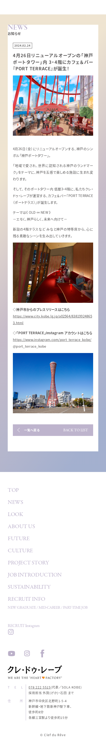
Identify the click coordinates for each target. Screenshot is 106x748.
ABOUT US (21, 527)
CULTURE (20, 551)
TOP (13, 490)
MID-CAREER (49, 608)
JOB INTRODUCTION (35, 575)
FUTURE (18, 539)
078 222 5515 (40, 687)
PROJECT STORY (28, 563)
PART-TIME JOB (75, 608)
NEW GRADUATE (22, 608)
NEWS (15, 503)
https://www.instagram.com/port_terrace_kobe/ (52, 339)
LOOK (15, 515)
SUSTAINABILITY (29, 587)
